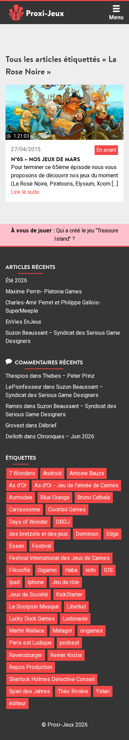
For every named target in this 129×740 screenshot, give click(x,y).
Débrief (48, 425)
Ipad (14, 582)
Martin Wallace (26, 630)
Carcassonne (24, 509)
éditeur (17, 703)
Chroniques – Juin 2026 (65, 436)
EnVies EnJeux (23, 322)
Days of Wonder (28, 522)
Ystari (103, 691)
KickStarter (69, 594)
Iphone (36, 582)
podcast (69, 642)
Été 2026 (16, 280)
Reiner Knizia (66, 655)
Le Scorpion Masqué (34, 606)
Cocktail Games (67, 509)
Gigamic (47, 570)
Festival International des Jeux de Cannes (59, 558)
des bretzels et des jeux (38, 534)
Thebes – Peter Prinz (69, 376)
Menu (116, 17)
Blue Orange (54, 497)
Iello (90, 570)
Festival (41, 546)
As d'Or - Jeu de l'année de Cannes (76, 485)
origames (91, 630)
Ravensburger (25, 655)
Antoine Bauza (86, 473)
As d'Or (17, 485)
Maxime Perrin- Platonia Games (44, 291)
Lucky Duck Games (32, 618)
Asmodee (20, 497)
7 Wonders (22, 473)
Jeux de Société (28, 594)
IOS (108, 570)
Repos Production (30, 667)
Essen (16, 546)
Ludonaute (75, 618)
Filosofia (19, 570)
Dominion (87, 534)
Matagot (62, 630)
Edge (112, 534)
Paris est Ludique (30, 642)
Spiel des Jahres (29, 691)
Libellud (76, 606)
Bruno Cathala (93, 497)
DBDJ (63, 522)
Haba (71, 570)
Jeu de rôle (65, 582)
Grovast (15, 425)
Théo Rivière (73, 691)
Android (52, 473)
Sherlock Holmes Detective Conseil (52, 679)
